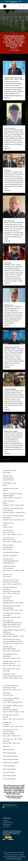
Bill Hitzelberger (8, 305)
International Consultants (14, 858)
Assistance (6, 820)
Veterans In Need (7, 822)
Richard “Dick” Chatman (10, 431)
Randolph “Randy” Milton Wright (13, 78)
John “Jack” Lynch (9, 221)
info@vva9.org (17, 796)
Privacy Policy (13, 856)
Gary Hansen (8, 263)
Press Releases (7, 824)
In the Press (6, 826)
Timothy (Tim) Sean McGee (11, 347)
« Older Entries (7, 459)
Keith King (7, 170)
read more (7, 98)
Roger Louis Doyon (9, 128)
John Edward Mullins (10, 389)
